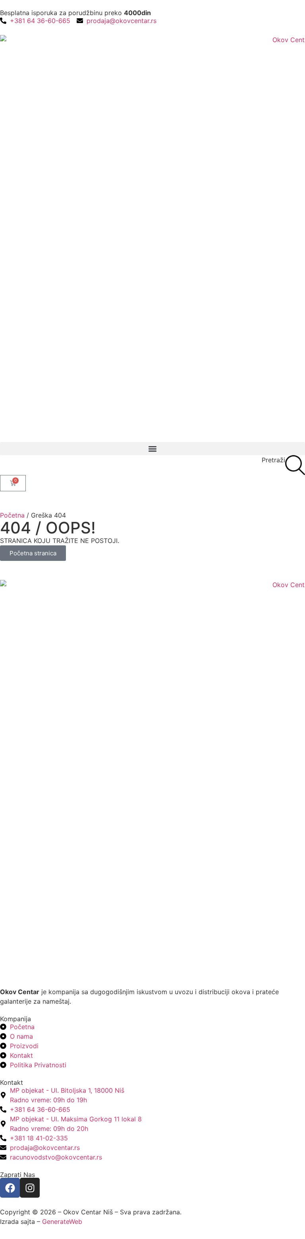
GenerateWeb (62, 1221)
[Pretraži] (295, 465)
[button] (152, 448)
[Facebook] (10, 1188)
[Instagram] (30, 1188)
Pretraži (273, 460)
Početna (12, 515)
